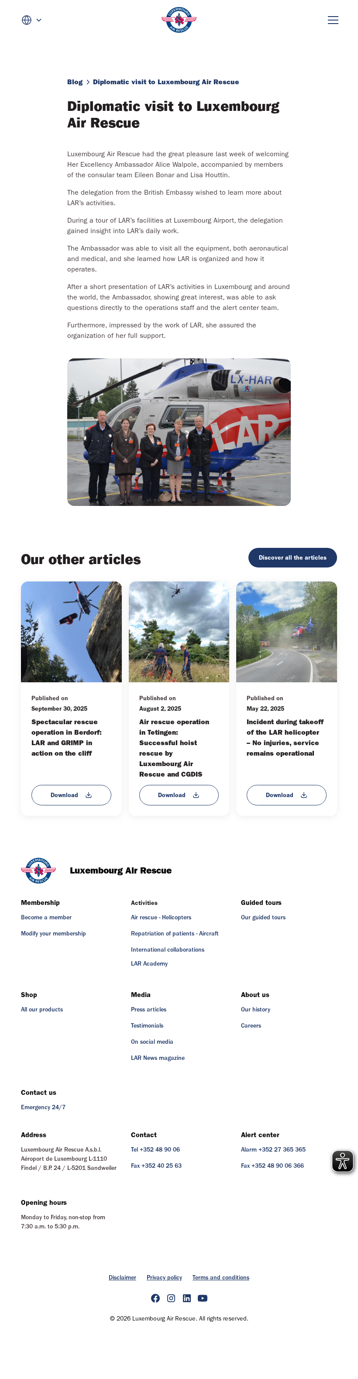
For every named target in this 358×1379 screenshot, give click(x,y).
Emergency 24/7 (43, 1107)
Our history (255, 1009)
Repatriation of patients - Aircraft (175, 933)
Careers (251, 1025)
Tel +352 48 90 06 (155, 1149)
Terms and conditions (221, 1277)
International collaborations (167, 949)
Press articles (148, 1009)
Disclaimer (122, 1277)
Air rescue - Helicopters (161, 917)
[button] (32, 20)
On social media (152, 1042)
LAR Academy (149, 963)
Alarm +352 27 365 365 (273, 1149)
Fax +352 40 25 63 (156, 1165)
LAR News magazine (158, 1058)
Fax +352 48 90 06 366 (272, 1165)
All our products (42, 1009)
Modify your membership (53, 933)
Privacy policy (164, 1277)
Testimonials (147, 1025)
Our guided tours (263, 917)
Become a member (46, 917)
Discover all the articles (293, 557)
